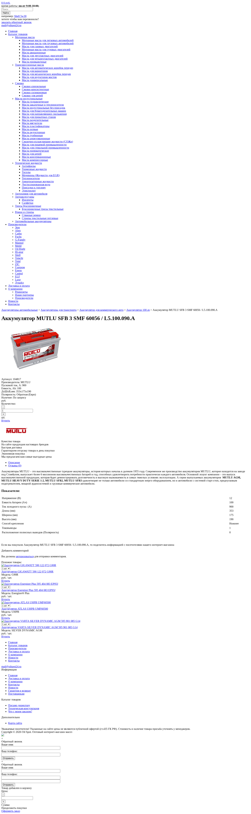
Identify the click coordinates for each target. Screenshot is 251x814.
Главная (12, 31)
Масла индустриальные (29, 98)
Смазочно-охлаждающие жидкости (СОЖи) (47, 141)
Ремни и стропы (24, 212)
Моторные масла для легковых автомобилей (48, 40)
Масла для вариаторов (35, 71)
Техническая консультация (23, 708)
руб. (5, 2)
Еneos (18, 270)
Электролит (29, 190)
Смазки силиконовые (34, 92)
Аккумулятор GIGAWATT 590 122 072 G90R (27, 571)
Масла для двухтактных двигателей (42, 55)
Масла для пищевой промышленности (44, 144)
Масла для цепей (31, 153)
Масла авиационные (34, 52)
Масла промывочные (34, 61)
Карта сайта (15, 723)
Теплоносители (31, 178)
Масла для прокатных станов (39, 117)
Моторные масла (25, 37)
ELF (17, 276)
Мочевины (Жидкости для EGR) (41, 175)
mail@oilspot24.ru (11, 25)
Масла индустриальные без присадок (43, 107)
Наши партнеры (24, 294)
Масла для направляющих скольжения (44, 113)
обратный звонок (16, 22)
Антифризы (29, 166)
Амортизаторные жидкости (38, 181)
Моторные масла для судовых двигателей (46, 49)
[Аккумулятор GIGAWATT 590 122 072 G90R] (28, 565)
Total (17, 261)
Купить (5, 420)
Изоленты (27, 199)
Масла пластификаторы (36, 126)
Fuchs (18, 236)
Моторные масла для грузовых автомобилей (48, 43)
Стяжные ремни (31, 215)
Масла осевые (30, 129)
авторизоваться (25, 556)
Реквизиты (21, 291)
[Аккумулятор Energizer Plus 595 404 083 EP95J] (29, 583)
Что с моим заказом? (20, 711)
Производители (17, 224)
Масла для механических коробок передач (46, 74)
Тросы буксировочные (28, 206)
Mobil (18, 245)
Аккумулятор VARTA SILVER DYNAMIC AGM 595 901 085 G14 (39, 627)
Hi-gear (19, 252)
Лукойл (19, 282)
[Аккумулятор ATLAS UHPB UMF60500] (26, 602)
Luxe (18, 279)
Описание (14, 462)
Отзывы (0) (14, 465)
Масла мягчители (32, 123)
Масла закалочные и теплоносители (43, 104)
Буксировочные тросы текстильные (43, 209)
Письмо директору (19, 705)
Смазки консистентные (35, 89)
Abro (18, 230)
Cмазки (19, 83)
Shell (17, 255)
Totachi (19, 258)
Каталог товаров (17, 34)
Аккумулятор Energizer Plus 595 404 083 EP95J (28, 590)
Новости (13, 301)
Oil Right (20, 248)
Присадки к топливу (34, 187)
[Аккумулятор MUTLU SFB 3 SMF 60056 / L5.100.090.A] (35, 376)
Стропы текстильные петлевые (40, 218)
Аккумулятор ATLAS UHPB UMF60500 (24, 608)
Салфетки (27, 202)
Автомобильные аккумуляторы (33, 221)
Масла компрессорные (35, 160)
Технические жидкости (28, 163)
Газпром (20, 267)
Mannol (19, 242)
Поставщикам (16, 693)
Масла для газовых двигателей (40, 46)
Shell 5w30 (20, 16)
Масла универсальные (35, 80)
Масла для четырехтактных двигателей (45, 58)
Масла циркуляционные (36, 138)
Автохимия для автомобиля (31, 193)
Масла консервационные (36, 156)
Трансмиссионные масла (29, 64)
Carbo (18, 233)
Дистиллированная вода (36, 184)
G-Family (20, 239)
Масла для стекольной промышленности (45, 147)
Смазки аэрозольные (34, 86)
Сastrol (19, 273)
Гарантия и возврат (19, 690)
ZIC (17, 264)
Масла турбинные (32, 135)
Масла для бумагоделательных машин (44, 110)
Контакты (14, 304)
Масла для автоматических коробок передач (47, 67)
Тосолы (26, 172)
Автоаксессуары (24, 196)
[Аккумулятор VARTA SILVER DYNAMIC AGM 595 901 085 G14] (40, 621)
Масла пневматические (35, 150)
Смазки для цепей (32, 95)
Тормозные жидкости (34, 169)
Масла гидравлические (35, 101)
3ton (17, 227)
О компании (15, 288)
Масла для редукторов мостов (39, 77)
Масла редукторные (33, 132)
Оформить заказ (10, 811)
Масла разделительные (35, 120)
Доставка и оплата (19, 285)
